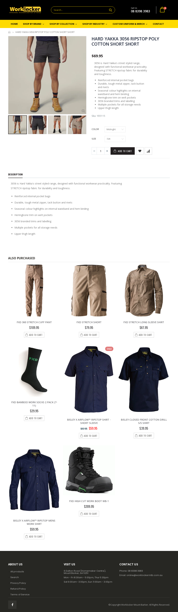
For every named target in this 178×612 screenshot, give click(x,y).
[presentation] (11, 124)
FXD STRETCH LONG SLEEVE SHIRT (143, 322)
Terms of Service (20, 594)
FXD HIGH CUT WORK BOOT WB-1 (89, 501)
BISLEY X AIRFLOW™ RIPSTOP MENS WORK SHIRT (34, 522)
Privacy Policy (18, 583)
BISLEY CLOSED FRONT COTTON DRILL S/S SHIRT (144, 421)
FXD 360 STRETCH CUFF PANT (34, 322)
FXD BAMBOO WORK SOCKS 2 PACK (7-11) (34, 404)
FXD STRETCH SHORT (89, 322)
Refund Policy (18, 588)
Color (95, 129)
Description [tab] (15, 174)
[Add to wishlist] (140, 151)
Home (9, 32)
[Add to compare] (148, 151)
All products (17, 571)
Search (111, 10)
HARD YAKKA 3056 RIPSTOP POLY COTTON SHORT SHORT (125, 41)
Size (94, 138)
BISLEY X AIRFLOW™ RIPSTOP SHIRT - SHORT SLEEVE (89, 421)
